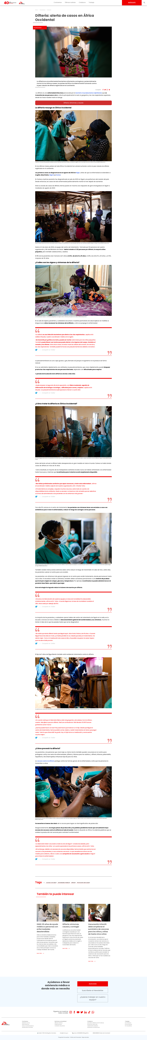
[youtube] (78, 1012)
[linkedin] (85, 1012)
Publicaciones (58, 1024)
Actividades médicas (64, 882)
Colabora (82, 2)
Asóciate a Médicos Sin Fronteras (95, 1023)
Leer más (39, 953)
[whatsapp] (93, 1012)
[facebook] (74, 1012)
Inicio (36, 10)
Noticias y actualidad (60, 1021)
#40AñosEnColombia (27, 1027)
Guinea (58, 175)
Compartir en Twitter (48, 350)
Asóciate (93, 984)
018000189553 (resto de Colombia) (101, 1033)
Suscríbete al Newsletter (92, 990)
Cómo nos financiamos (28, 1026)
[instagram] (70, 1012)
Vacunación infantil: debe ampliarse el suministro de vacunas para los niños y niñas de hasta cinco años (98, 929)
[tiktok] (89, 1012)
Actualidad (42, 10)
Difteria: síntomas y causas (73, 103)
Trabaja (91, 2)
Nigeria (52, 175)
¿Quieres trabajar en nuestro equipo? (92, 998)
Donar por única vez (92, 1024)
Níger (78, 173)
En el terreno (128, 1023)
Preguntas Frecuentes (63, 1037)
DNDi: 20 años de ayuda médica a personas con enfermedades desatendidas (47, 928)
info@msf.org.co (64, 1033)
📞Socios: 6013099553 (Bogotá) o (80, 1033)
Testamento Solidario (92, 1026)
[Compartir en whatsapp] (107, 89)
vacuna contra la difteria (45, 761)
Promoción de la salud (83, 882)
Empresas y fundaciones (93, 1027)
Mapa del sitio (85, 1037)
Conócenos (58, 2)
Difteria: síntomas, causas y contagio (70, 925)
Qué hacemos (25, 1024)
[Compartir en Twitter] (105, 89)
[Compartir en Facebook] (103, 89)
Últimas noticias (70, 2)
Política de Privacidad (75, 1037)
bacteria (79, 93)
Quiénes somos (26, 1023)
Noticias (49, 10)
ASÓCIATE (132, 3)
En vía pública (128, 1026)
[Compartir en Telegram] (109, 89)
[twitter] (81, 1012)
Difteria (74, 882)
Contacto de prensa (60, 1026)
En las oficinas (128, 1024)
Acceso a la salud (51, 882)
